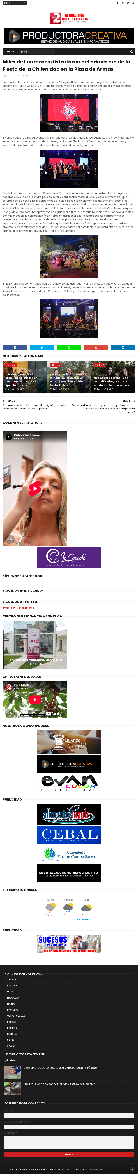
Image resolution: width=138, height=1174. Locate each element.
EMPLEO (11, 1003)
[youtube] (133, 3)
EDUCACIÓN (13, 997)
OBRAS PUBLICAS (16, 1015)
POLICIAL (11, 1021)
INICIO (10, 51)
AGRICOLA (12, 979)
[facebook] (117, 3)
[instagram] (122, 3)
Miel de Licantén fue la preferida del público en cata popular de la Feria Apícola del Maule (21, 380)
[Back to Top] (132, 1169)
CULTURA (25, 75)
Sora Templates (95, 1169)
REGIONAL (12, 1033)
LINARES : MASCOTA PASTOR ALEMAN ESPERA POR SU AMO (59, 1084)
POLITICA (12, 1028)
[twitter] (128, 3)
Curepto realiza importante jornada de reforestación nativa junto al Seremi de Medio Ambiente (68, 380)
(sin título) (11, 1060)
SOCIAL (11, 1046)
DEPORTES (12, 991)
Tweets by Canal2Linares (18, 608)
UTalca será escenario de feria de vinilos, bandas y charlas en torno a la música (113, 381)
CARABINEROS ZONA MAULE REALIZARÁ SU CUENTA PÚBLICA (60, 1068)
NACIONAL (12, 1009)
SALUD (10, 1040)
